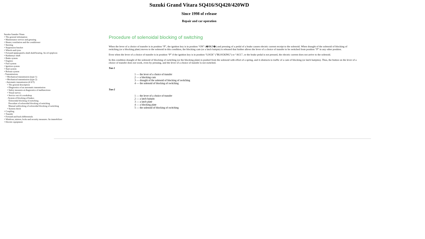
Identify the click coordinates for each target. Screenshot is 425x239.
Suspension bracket (14, 47)
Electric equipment (14, 122)
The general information (16, 37)
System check (15, 108)
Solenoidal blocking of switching (23, 100)
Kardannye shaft (13, 55)
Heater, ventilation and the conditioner (23, 42)
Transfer (9, 114)
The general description (19, 84)
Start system (11, 69)
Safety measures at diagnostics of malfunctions (29, 90)
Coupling (10, 111)
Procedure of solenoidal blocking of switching (29, 103)
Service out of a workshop (20, 95)
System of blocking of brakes (21, 98)
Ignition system (13, 66)
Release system (12, 71)
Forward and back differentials (19, 116)
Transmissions (11, 74)
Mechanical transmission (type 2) (22, 79)
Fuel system (11, 63)
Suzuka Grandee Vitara (14, 34)
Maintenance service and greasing (21, 39)
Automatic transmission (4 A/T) (20, 82)
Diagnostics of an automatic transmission (27, 87)
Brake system (12, 58)
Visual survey (15, 92)
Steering (9, 45)
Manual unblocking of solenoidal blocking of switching (33, 106)
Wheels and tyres (13, 50)
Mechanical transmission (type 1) (22, 77)
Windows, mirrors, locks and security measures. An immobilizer (34, 119)
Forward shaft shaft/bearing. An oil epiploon (31, 53)
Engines (9, 61)
